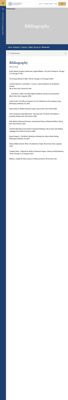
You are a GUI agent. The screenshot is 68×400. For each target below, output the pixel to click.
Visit (55, 3)
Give (62, 3)
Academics (16, 47)
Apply (41, 3)
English (30, 47)
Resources (37, 47)
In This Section (15, 53)
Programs (24, 47)
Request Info (48, 3)
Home (10, 47)
